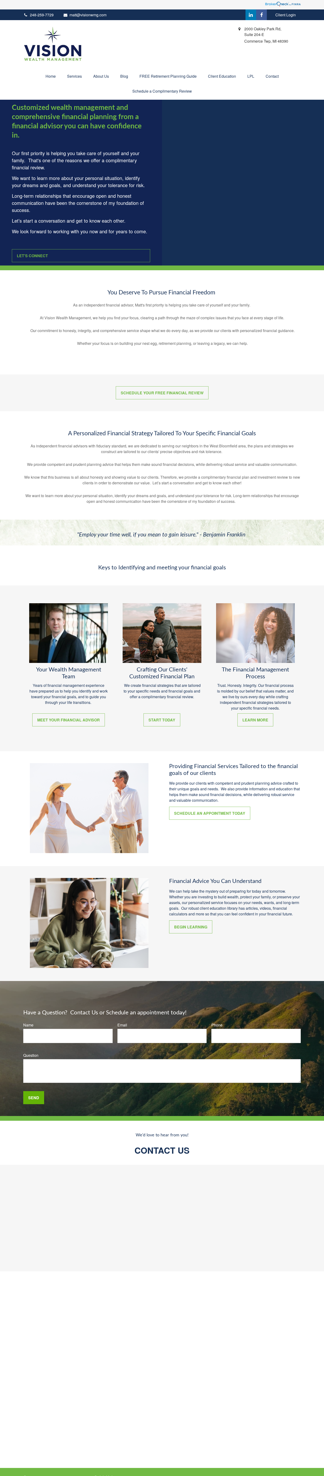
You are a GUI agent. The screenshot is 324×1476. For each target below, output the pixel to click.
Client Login (285, 15)
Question (30, 1055)
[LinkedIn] (250, 14)
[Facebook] (261, 14)
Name (28, 1025)
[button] (50, 76)
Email (122, 1025)
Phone (216, 1025)
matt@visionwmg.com (87, 15)
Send (33, 1097)
